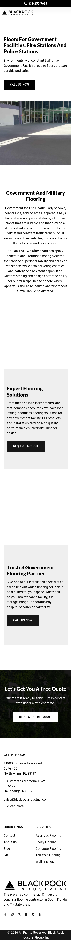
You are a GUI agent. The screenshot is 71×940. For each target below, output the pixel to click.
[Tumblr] (33, 914)
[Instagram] (12, 914)
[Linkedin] (26, 914)
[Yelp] (40, 914)
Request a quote (26, 446)
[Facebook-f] (5, 914)
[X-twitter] (19, 914)
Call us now (22, 620)
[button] (67, 13)
